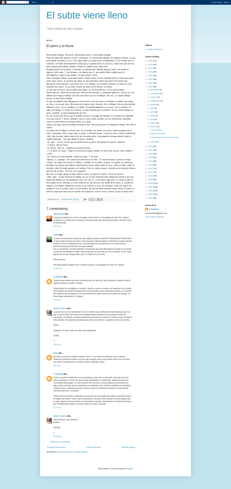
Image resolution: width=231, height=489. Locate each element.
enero (153, 142)
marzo (153, 123)
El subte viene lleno (87, 15)
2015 (150, 157)
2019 (150, 87)
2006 (150, 191)
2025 (150, 65)
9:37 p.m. (57, 345)
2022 (150, 76)
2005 (150, 194)
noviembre (155, 93)
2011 (150, 172)
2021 (150, 79)
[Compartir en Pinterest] (101, 199)
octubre (153, 97)
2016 (150, 154)
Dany (55, 353)
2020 (150, 83)
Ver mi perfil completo (154, 217)
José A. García (60, 308)
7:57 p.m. (57, 300)
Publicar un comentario (60, 442)
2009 (150, 180)
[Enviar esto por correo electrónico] (89, 199)
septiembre (155, 101)
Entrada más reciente (56, 447)
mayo (153, 116)
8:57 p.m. (57, 365)
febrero (153, 127)
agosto (153, 104)
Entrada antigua (128, 447)
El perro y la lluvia (157, 133)
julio (152, 108)
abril (152, 119)
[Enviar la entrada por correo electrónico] (84, 199)
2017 (150, 150)
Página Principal (93, 447)
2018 (150, 146)
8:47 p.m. (57, 226)
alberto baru (58, 214)
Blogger (129, 469)
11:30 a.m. (57, 268)
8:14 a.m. (57, 407)
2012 (150, 169)
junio (152, 112)
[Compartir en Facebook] (98, 199)
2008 (150, 183)
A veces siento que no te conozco (164, 137)
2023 (150, 72)
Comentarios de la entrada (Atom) (72, 452)
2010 (150, 176)
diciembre (154, 90)
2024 (150, 68)
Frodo (56, 235)
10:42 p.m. (57, 436)
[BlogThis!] (92, 199)
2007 (150, 187)
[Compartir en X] (95, 199)
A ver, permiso (156, 130)
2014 (150, 161)
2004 (150, 198)
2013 (150, 165)
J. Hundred (58, 277)
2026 (150, 61)
